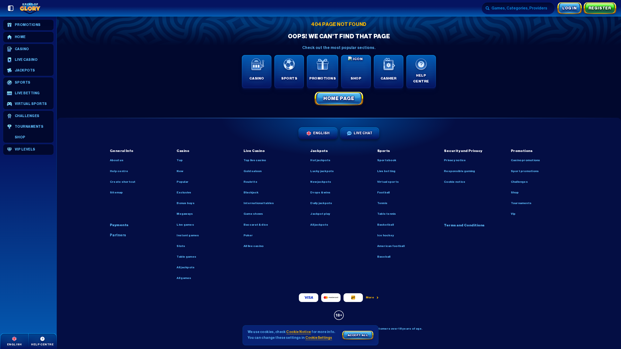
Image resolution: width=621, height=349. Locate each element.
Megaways (185, 213)
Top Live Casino (255, 160)
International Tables (259, 203)
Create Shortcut (123, 181)
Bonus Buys (185, 203)
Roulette (250, 181)
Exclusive (184, 192)
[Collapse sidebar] (10, 8)
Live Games (185, 224)
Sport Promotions (525, 171)
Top (180, 160)
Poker (248, 235)
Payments (119, 225)
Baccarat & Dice (256, 224)
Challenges (519, 181)
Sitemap (116, 192)
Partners (118, 235)
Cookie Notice (454, 181)
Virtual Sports (388, 181)
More (370, 297)
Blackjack (251, 192)
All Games (184, 278)
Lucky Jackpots (322, 171)
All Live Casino (254, 246)
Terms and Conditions (464, 225)
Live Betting (386, 171)
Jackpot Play (320, 213)
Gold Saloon (253, 171)
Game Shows (253, 213)
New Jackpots (320, 181)
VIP (513, 213)
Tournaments (521, 203)
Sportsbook (386, 160)
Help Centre (119, 171)
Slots (181, 246)
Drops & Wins (320, 192)
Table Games (186, 256)
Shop (515, 192)
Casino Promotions (525, 160)
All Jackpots (186, 267)
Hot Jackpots (320, 160)
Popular (182, 181)
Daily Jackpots (321, 203)
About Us (116, 160)
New (180, 171)
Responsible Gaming (459, 171)
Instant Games (188, 235)
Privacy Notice (455, 160)
